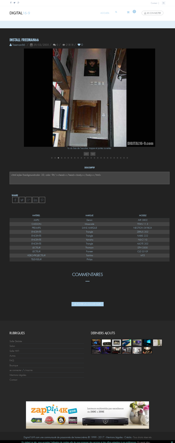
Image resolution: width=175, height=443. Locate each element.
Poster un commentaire (89, 304)
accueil (104, 13)
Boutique (14, 365)
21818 (69, 45)
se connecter (154, 13)
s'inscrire (28, 370)
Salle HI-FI (14, 350)
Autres (12, 355)
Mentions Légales (18, 374)
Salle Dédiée (16, 341)
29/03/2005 (41, 45)
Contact (154, 3)
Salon (12, 346)
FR (163, 3)
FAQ (12, 360)
